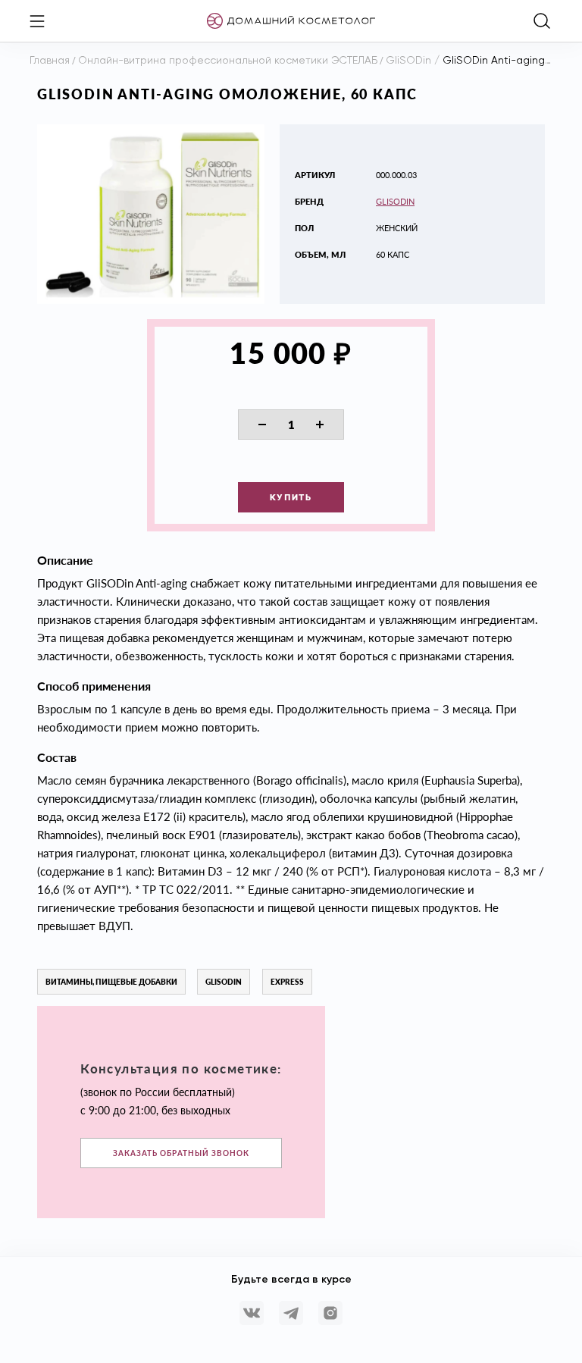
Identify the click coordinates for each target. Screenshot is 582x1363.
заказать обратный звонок (181, 1153)
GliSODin (395, 201)
